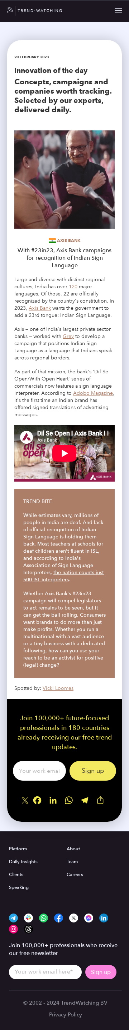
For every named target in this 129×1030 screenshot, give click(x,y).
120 (73, 287)
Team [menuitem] (72, 862)
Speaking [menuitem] (19, 887)
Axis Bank (69, 240)
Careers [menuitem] (75, 874)
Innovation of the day (50, 70)
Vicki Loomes (58, 688)
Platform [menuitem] (18, 849)
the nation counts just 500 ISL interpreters (63, 576)
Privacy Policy (65, 1014)
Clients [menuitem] (16, 874)
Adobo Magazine (93, 393)
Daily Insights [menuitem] (23, 862)
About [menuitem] (73, 849)
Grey (68, 336)
